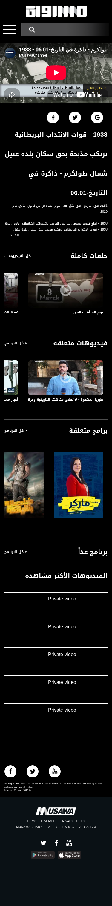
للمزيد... (13, 235)
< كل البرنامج (15, 343)
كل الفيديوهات (17, 256)
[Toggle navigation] (9, 29)
